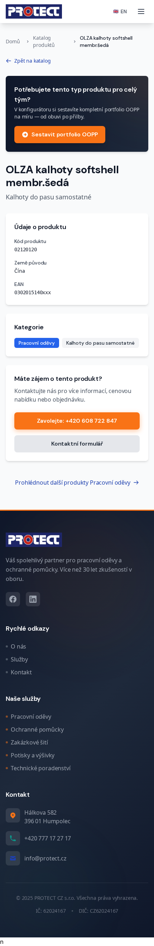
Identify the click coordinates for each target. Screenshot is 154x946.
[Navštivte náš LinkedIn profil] (33, 599)
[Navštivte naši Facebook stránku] (13, 599)
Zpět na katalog (32, 60)
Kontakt (21, 672)
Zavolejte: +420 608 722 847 (77, 421)
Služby (19, 659)
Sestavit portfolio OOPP (65, 134)
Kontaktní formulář (77, 443)
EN (120, 11)
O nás (18, 646)
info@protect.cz (45, 858)
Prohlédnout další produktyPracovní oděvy (72, 482)
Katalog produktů (44, 41)
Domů (13, 41)
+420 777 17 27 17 (47, 838)
